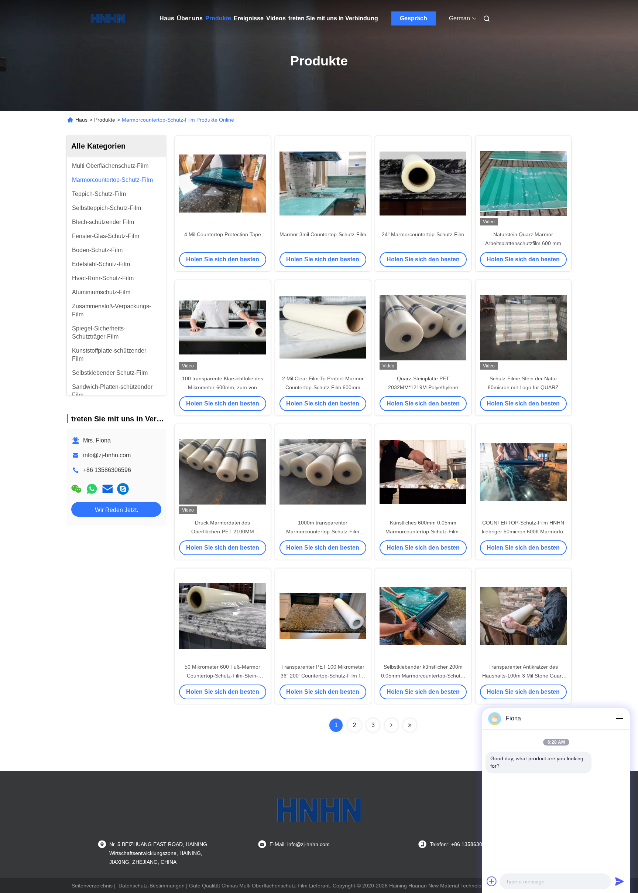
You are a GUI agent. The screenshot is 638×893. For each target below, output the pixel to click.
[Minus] (619, 718)
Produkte (218, 18)
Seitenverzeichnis (92, 886)
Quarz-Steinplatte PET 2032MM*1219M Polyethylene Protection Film (423, 387)
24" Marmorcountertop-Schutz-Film (423, 234)
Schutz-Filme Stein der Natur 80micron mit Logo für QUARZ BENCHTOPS (523, 387)
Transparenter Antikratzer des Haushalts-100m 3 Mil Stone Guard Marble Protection (523, 675)
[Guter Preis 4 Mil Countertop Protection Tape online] (222, 182)
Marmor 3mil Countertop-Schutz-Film (322, 234)
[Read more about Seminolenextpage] (391, 725)
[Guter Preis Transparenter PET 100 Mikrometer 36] (323, 615)
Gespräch (413, 18)
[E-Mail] (107, 489)
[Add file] (492, 881)
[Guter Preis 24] (423, 182)
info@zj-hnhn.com (107, 455)
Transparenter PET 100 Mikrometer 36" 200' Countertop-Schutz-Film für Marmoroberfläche (323, 675)
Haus (167, 18)
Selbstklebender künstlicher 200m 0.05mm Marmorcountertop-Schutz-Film (423, 675)
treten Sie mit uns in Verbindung (333, 18)
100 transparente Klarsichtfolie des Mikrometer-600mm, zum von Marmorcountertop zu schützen (222, 387)
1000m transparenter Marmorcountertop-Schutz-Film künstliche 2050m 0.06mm (322, 531)
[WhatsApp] (92, 489)
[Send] (619, 881)
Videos (276, 18)
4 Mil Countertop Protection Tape (222, 234)
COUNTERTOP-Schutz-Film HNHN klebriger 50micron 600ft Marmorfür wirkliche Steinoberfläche (523, 531)
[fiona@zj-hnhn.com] (123, 489)
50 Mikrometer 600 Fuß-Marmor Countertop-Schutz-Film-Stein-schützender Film (222, 675)
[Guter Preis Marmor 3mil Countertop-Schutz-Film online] (323, 182)
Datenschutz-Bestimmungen (152, 886)
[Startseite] (108, 18)
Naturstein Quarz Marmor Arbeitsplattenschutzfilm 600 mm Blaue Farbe (523, 243)
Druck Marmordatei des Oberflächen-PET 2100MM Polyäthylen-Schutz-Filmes (222, 531)
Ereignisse (249, 18)
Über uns (190, 18)
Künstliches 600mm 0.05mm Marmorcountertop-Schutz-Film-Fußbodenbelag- (422, 531)
